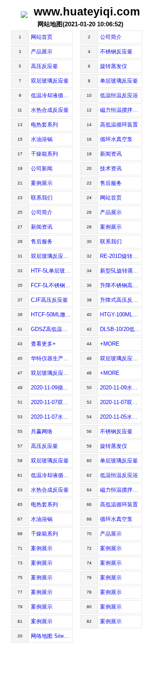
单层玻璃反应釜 (119, 81)
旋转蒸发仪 (113, 66)
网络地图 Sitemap (52, 636)
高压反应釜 (44, 66)
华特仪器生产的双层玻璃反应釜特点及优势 (52, 358)
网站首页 (41, 37)
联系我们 (41, 198)
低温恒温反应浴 (119, 95)
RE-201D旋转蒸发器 (121, 256)
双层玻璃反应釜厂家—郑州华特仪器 (52, 373)
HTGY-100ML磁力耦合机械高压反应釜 (121, 314)
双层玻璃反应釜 (50, 81)
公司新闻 (41, 168)
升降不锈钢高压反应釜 (121, 285)
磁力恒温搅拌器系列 (121, 110)
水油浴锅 (41, 139)
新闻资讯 (111, 154)
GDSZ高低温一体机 (52, 329)
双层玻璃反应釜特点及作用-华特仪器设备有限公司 (121, 358)
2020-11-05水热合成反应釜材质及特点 (121, 417)
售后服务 (111, 183)
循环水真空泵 (116, 139)
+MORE (110, 344)
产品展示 (41, 51)
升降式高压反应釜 (121, 300)
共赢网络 (41, 431)
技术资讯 (111, 168)
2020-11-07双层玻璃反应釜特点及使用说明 (121, 402)
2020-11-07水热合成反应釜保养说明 (52, 417)
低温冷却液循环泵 (52, 95)
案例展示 (41, 183)
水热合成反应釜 (50, 110)
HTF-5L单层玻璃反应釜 (52, 271)
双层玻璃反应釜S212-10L (52, 256)
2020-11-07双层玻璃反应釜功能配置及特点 (52, 402)
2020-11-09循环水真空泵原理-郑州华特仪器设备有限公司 (52, 387)
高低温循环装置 (119, 124)
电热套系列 (44, 124)
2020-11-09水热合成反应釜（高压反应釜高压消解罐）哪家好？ (121, 387)
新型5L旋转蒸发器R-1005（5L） (121, 271)
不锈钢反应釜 (116, 51)
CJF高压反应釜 (49, 300)
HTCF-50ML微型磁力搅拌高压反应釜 (52, 314)
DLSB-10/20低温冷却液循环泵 (121, 329)
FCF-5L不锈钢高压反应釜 (52, 285)
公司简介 (111, 37)
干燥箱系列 (44, 154)
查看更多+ (43, 344)
